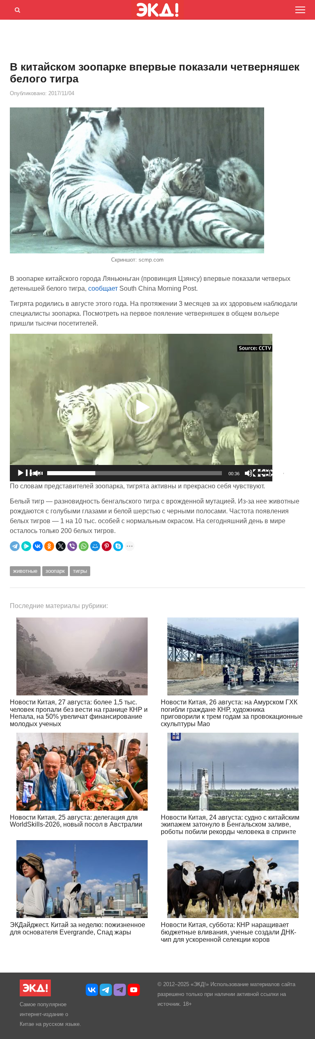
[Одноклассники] (49, 546)
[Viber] (72, 546)
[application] (141, 407)
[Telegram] (15, 546)
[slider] (134, 473)
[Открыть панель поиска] (16, 8)
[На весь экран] (271, 473)
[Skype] (118, 546)
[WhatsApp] (84, 546)
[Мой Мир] (95, 546)
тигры (80, 571)
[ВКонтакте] (38, 546)
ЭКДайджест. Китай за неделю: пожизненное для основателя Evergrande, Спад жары (77, 928)
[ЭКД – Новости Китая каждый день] (35, 994)
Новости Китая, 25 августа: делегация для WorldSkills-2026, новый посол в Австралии (76, 821)
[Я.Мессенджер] (26, 546)
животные (25, 571)
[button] (141, 407)
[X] (61, 546)
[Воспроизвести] (29, 473)
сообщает (103, 288)
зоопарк (55, 571)
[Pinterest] (107, 546)
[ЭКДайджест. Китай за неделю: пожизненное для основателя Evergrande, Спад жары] (82, 879)
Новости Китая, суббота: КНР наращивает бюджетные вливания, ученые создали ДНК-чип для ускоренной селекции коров (228, 932)
